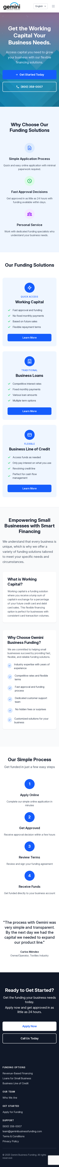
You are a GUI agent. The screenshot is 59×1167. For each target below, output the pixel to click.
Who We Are (10, 1097)
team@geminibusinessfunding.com (22, 1131)
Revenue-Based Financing (18, 1073)
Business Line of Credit (15, 1083)
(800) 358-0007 (32, 86)
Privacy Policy (11, 1141)
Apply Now (29, 1026)
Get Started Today (32, 74)
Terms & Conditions (14, 1136)
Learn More (29, 337)
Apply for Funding (13, 1112)
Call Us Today (30, 1038)
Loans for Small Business (17, 1078)
